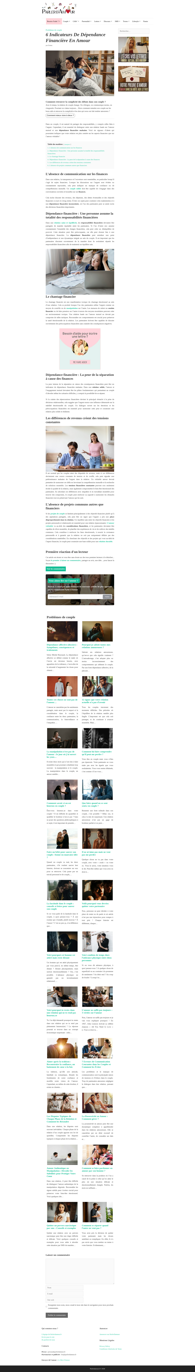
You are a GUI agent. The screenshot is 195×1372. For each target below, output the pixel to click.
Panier (145, 21)
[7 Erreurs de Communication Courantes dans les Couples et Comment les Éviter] (97, 1057)
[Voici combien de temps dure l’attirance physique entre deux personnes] (97, 950)
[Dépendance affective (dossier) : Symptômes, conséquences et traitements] (62, 640)
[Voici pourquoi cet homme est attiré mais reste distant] (62, 950)
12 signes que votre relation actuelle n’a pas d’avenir (95, 701)
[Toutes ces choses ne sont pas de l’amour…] (62, 695)
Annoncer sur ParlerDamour (110, 1334)
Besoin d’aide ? (52, 21)
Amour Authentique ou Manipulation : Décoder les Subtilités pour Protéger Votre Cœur (61, 1172)
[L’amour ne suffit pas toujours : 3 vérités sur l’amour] (97, 1005)
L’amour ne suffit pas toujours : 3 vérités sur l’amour (97, 1011)
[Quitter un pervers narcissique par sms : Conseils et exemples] (62, 1221)
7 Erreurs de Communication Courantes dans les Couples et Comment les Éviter (96, 1064)
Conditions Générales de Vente (111, 1349)
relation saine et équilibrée (65, 223)
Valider (107, 597)
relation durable (105, 541)
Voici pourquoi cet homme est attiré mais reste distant (61, 956)
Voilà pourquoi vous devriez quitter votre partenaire (95, 904)
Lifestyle (135, 21)
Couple (65, 21)
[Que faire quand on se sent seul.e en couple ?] (97, 798)
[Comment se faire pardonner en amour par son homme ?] (97, 1163)
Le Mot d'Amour (64, 1360)
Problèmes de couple (54, 30)
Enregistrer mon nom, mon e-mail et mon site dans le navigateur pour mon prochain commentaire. (80, 1306)
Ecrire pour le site (48, 1337)
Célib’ (75, 21)
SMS (117, 21)
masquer (67, 144)
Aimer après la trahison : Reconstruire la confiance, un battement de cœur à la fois (61, 1064)
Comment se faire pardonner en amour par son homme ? (97, 1169)
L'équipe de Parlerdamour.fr (52, 1334)
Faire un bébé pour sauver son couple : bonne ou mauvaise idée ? (62, 855)
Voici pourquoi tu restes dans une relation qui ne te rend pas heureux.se (61, 1013)
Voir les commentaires (56, 569)
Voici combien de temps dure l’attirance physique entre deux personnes (97, 958)
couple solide (75, 189)
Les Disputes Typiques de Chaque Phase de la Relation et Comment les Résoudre (61, 1119)
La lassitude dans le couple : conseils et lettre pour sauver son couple (60, 906)
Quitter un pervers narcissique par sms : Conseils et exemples (61, 1226)
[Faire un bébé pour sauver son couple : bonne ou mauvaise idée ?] (62, 847)
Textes (125, 21)
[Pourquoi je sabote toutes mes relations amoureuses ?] (97, 640)
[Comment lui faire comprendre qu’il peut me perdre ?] (97, 747)
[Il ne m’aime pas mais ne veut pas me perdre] (97, 847)
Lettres (96, 21)
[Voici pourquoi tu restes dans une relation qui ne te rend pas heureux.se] (62, 1005)
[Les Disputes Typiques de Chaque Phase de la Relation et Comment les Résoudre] (62, 1111)
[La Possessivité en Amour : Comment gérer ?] (97, 1111)
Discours (107, 21)
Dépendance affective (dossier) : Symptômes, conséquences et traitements (62, 647)
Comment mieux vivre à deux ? (60, 115)
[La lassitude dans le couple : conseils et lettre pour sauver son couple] (62, 899)
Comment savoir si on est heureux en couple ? (59, 804)
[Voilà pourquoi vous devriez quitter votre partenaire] (97, 899)
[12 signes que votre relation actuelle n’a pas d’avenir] (97, 695)
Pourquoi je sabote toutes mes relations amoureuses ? (96, 646)
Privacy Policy (105, 1346)
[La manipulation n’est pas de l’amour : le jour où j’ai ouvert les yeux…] (62, 747)
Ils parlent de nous (48, 1340)
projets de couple (58, 514)
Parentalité (86, 21)
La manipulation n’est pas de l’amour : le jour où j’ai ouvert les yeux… (61, 754)
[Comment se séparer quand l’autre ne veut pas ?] (97, 1221)
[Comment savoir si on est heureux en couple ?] (62, 798)
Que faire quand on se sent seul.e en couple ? (94, 804)
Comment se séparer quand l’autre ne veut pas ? (95, 1226)
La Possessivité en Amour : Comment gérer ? (95, 1117)
